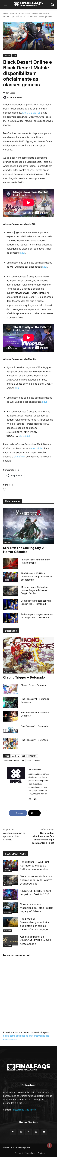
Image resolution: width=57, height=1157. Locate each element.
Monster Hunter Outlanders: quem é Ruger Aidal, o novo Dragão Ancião (35, 590)
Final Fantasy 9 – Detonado (34, 740)
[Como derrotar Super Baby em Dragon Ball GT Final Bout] (10, 604)
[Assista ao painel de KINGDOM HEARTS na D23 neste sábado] (10, 940)
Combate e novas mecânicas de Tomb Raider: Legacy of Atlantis (36, 908)
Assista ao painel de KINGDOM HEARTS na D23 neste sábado (35, 940)
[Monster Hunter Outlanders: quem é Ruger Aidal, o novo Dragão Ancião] (10, 591)
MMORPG (32, 756)
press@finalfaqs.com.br (25, 1109)
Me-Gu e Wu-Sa (31, 112)
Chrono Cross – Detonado (34, 685)
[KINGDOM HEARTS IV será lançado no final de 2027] (10, 894)
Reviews (7, 542)
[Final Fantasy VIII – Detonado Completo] (10, 716)
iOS (23, 756)
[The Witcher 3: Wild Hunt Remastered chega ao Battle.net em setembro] (10, 577)
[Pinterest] (28, 1132)
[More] (45, 813)
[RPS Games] (5, 97)
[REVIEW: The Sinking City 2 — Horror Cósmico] (28, 526)
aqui (22, 252)
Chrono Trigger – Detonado (24, 677)
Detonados (8, 672)
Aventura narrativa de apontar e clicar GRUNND (14, 836)
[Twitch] (36, 1132)
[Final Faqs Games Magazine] (28, 4)
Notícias (13, 13)
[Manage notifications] (49, 1145)
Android (15, 756)
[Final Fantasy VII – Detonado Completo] (10, 702)
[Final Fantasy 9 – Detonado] (10, 743)
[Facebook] (13, 1132)
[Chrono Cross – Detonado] (10, 689)
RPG (14, 55)
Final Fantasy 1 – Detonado (34, 726)
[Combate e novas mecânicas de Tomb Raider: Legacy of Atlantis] (10, 907)
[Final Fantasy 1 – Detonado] (10, 730)
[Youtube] (35, 799)
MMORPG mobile (11, 760)
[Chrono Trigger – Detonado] (28, 655)
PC (23, 760)
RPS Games (16, 97)
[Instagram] (29, 799)
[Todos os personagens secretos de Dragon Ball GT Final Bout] (10, 618)
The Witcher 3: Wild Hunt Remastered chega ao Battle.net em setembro (37, 576)
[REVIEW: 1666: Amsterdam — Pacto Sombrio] (10, 563)
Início (5, 13)
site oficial (24, 436)
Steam (37, 760)
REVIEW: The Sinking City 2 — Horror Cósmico (25, 550)
